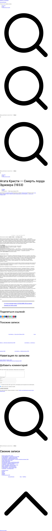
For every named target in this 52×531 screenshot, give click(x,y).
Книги (26, 192)
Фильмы (3, 473)
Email (1, 380)
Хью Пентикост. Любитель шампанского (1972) (10, 463)
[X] (6, 316)
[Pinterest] (13, 316)
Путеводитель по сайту (6, 7)
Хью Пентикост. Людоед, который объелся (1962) (10, 462)
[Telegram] (12, 316)
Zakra (21, 476)
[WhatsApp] (10, 316)
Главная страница (5, 470)
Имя (1, 378)
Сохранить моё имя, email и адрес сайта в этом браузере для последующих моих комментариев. (17, 384)
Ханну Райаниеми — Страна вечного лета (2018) (10, 456)
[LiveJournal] (15, 316)
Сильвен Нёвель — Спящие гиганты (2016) (9, 457)
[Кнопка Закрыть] (0, 173)
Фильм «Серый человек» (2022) (7, 455)
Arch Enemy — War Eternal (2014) (8, 468)
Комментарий (2, 377)
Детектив (23, 192)
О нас (3, 6)
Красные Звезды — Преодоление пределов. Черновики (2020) (11, 360)
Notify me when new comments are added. (8, 386)
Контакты (3, 5)
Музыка (3, 474)
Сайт (1, 382)
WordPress (24, 476)
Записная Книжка (3, 2)
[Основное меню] (0, 117)
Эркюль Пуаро (11, 193)
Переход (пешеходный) (6, 461)
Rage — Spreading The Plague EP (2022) (8, 465)
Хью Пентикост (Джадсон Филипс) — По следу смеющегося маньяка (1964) (15, 459)
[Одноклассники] (2, 316)
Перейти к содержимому (4, 0)
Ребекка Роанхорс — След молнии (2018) (9, 466)
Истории (3, 471)
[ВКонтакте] (1, 316)
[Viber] (8, 316)
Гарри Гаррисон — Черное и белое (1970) (9, 467)
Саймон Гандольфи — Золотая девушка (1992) (10, 464)
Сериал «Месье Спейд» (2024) (7, 460)
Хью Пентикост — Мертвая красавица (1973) (10, 458)
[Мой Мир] (4, 316)
